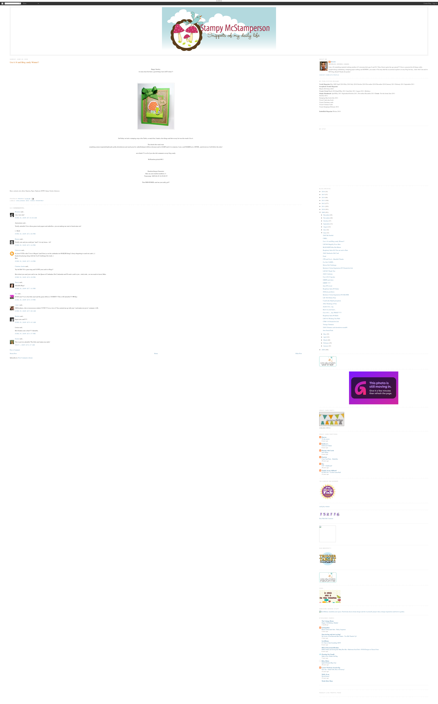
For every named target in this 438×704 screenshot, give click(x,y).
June (325, 233)
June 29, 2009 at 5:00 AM (25, 311)
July (324, 230)
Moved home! (325, 676)
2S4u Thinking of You (330, 304)
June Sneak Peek (328, 330)
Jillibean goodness (328, 292)
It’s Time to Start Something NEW (331, 643)
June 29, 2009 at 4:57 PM (25, 334)
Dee (323, 464)
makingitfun (326, 627)
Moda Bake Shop (327, 681)
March (325, 340)
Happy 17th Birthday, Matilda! (330, 623)
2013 (323, 200)
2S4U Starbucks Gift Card (331, 253)
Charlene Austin (20, 266)
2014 (323, 197)
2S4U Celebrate (328, 274)
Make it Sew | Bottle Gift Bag (330, 656)
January (325, 346)
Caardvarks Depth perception (332, 301)
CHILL (325, 238)
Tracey (17, 282)
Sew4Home (325, 641)
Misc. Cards (30, 200)
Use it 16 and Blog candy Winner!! (333, 241)
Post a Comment (15, 350)
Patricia (324, 457)
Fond (324, 256)
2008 (323, 350)
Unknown (18, 250)
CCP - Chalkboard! (327, 466)
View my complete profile (329, 75)
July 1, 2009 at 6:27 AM (25, 345)
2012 (323, 203)
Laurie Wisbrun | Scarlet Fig (331, 667)
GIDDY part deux (328, 280)
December (326, 215)
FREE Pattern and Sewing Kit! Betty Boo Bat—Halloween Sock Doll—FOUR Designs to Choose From (350, 649)
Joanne (17, 339)
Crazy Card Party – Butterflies (330, 459)
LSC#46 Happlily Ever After (331, 244)
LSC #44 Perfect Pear (329, 298)
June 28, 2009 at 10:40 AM (26, 218)
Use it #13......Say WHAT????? (332, 313)
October (326, 221)
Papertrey (40, 200)
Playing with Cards (328, 450)
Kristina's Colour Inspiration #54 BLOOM (336, 295)
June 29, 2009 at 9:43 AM (25, 322)
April (325, 337)
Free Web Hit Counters (326, 518)
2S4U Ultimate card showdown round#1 (335, 327)
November (326, 218)
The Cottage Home (328, 621)
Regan (333, 61)
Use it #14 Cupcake (329, 277)
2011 (323, 206)
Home (156, 353)
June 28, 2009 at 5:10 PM (25, 261)
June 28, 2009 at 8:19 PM (25, 300)
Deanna (17, 239)
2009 (323, 212)
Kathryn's (325, 444)
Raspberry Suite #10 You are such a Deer (335, 250)
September (326, 224)
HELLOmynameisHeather (330, 647)
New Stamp (325, 452)
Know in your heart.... (329, 310)
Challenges (20, 200)
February (326, 343)
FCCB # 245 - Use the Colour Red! (331, 472)
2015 (323, 194)
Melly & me (325, 674)
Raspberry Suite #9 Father (331, 289)
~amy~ (17, 305)
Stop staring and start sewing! (331, 634)
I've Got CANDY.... (328, 262)
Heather (17, 316)
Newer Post (13, 353)
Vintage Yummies (328, 324)
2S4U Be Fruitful (328, 235)
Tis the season (325, 439)
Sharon (324, 437)
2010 (323, 209)
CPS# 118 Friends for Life (331, 321)
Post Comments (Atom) (25, 358)
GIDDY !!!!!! (326, 283)
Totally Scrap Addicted (329, 470)
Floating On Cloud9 (328, 654)
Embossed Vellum (327, 445)
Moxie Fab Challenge (329, 265)
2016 (323, 191)
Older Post (298, 353)
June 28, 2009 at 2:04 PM (25, 234)
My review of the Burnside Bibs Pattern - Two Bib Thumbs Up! (339, 636)
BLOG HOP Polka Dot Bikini (332, 247)
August (325, 227)
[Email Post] (33, 198)
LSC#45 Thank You (329, 271)
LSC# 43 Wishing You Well (331, 318)
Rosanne (17, 212)
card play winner (324, 506)
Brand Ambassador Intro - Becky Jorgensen (334, 629)
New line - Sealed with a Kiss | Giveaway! (333, 669)
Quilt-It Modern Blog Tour (329, 663)
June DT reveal (327, 286)
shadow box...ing (328, 307)
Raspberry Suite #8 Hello (330, 315)
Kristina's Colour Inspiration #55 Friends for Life (338, 268)
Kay (16, 294)
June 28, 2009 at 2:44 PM (25, 245)
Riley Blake (325, 661)
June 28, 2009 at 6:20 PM (25, 277)
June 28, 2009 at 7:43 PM (25, 288)
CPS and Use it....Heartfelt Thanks (333, 259)
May (325, 334)
